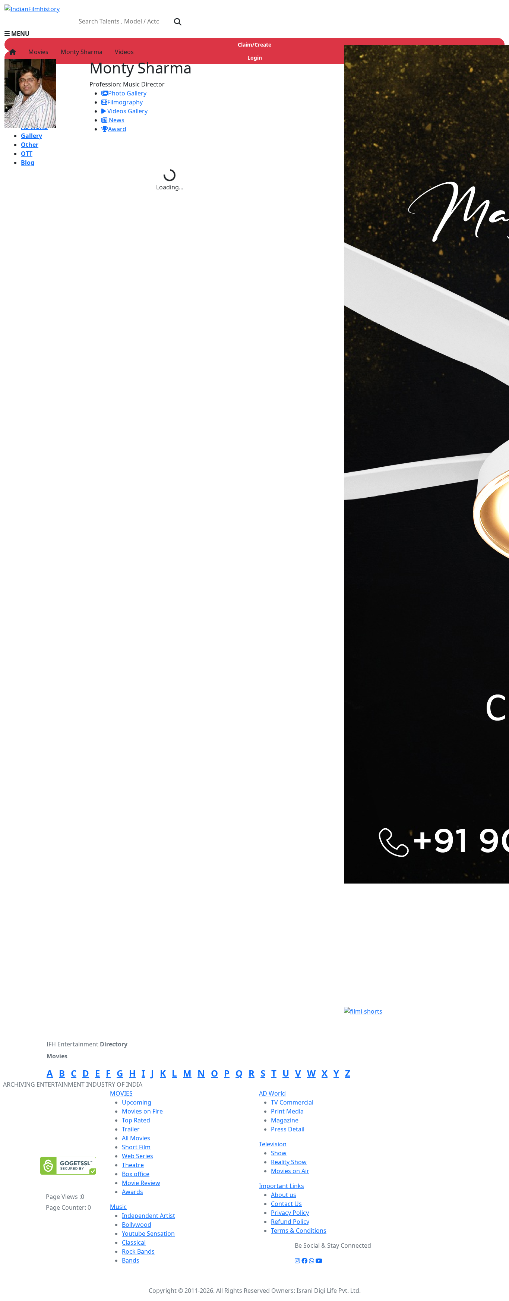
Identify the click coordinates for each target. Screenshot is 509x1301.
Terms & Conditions (298, 1230)
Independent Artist (148, 1216)
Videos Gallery (127, 111)
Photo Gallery (127, 93)
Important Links (281, 1186)
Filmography (125, 102)
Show (279, 1153)
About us (283, 1195)
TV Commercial (292, 1102)
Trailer (131, 1129)
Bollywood (136, 1224)
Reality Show (289, 1162)
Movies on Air (290, 1171)
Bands (130, 1260)
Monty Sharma (80, 52)
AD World (272, 1093)
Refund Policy (290, 1221)
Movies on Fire (142, 1111)
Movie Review (141, 1183)
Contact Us (286, 1204)
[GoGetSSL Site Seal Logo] (68, 1165)
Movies (36, 52)
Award (117, 129)
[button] (254, 33)
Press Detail (287, 1129)
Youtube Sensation (148, 1233)
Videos (123, 52)
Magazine (284, 1120)
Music (118, 1207)
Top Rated (136, 1120)
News (115, 120)
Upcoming (136, 1102)
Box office (135, 1174)
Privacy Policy (290, 1213)
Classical (134, 1242)
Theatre (133, 1165)
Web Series (137, 1156)
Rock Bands (138, 1251)
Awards (132, 1192)
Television (273, 1144)
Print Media (287, 1111)
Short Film (136, 1147)
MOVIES (121, 1093)
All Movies (136, 1138)
